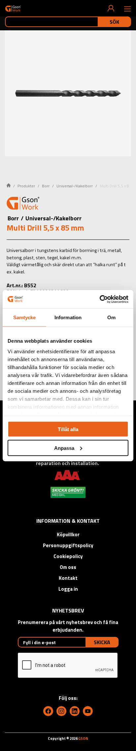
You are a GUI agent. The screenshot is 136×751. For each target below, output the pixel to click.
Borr (46, 186)
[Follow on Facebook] (48, 711)
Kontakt (68, 578)
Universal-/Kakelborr (74, 186)
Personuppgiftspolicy (68, 545)
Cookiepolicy (68, 556)
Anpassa (64, 448)
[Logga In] (111, 8)
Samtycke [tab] (24, 317)
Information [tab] (68, 317)
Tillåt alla (68, 429)
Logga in (68, 589)
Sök (114, 22)
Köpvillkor (68, 534)
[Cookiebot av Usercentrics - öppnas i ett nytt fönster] (99, 299)
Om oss (68, 567)
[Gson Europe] (23, 204)
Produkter (26, 186)
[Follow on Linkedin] (74, 711)
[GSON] (13, 8)
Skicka (102, 642)
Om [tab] (111, 317)
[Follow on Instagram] (61, 711)
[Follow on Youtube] (87, 711)
